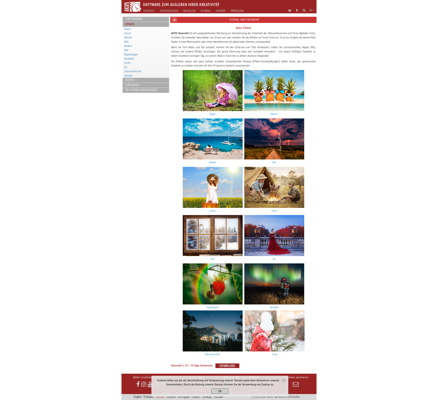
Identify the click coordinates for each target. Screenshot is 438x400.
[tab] (146, 19)
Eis (125, 67)
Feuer (127, 63)
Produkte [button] (149, 11)
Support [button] (221, 11)
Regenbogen (131, 54)
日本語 (207, 397)
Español (171, 397)
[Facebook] (138, 384)
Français (148, 397)
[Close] (284, 380)
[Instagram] (143, 384)
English (137, 397)
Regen (127, 29)
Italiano (196, 397)
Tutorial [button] (206, 11)
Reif (126, 50)
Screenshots (132, 85)
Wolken (128, 46)
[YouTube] (150, 384)
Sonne (127, 33)
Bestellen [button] (189, 11)
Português (184, 397)
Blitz (126, 42)
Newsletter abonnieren (295, 377)
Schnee (128, 75)
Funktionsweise (134, 19)
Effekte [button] (129, 24)
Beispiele (130, 80)
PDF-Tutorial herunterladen (141, 90)
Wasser (128, 37)
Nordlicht (129, 59)
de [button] (310, 10)
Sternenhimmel (132, 71)
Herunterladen (169, 11)
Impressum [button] (237, 11)
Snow (274, 354)
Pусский (218, 397)
